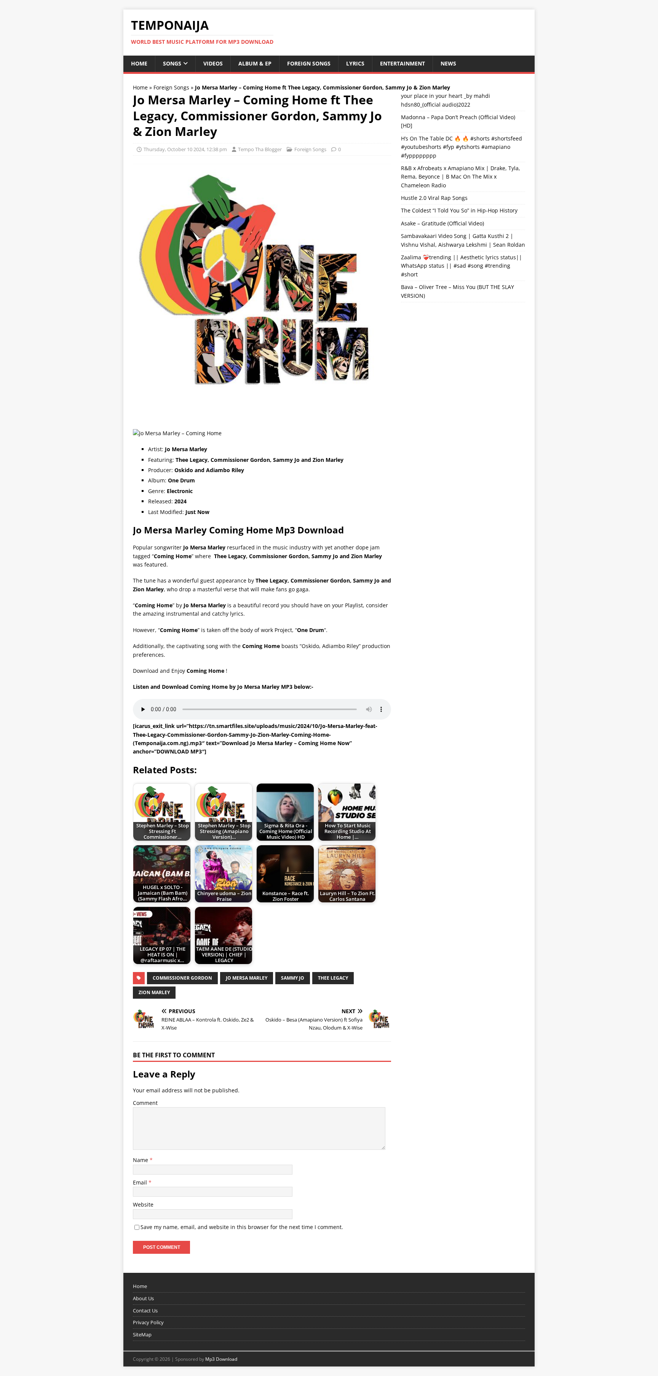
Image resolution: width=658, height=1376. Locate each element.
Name (141, 1160)
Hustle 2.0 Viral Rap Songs (434, 197)
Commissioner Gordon (182, 978)
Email (141, 1182)
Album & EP (255, 63)
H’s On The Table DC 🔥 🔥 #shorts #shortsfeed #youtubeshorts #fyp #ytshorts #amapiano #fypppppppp (461, 147)
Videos (213, 63)
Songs (172, 63)
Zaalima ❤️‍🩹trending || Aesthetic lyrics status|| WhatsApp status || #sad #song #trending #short (461, 266)
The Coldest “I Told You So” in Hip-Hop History (459, 210)
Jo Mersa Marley (246, 978)
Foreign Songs (309, 63)
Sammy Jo (292, 978)
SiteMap (142, 1334)
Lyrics (355, 63)
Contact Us (145, 1310)
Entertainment (402, 63)
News (448, 63)
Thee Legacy (333, 978)
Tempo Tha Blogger (260, 149)
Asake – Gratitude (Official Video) (442, 223)
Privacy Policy (148, 1322)
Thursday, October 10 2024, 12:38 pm (185, 149)
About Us (143, 1298)
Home (139, 63)
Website (143, 1204)
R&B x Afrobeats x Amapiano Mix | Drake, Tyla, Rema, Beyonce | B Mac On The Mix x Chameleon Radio (460, 176)
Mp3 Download (221, 1359)
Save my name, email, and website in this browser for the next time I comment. (242, 1227)
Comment (145, 1102)
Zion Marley (154, 992)
